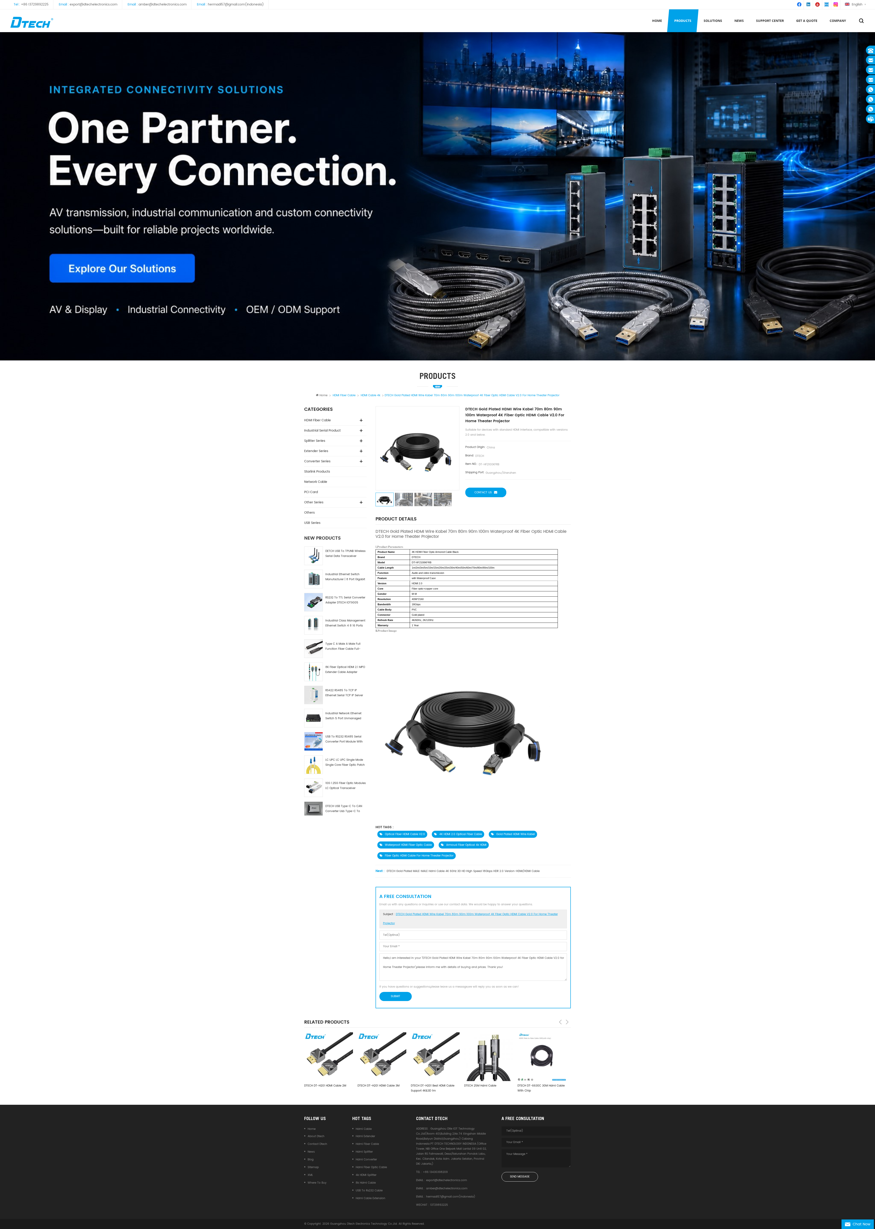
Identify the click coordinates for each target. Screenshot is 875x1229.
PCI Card (311, 492)
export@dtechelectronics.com (93, 4)
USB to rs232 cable (369, 1190)
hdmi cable (364, 1129)
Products (682, 20)
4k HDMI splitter (366, 1175)
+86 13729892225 (35, 4)
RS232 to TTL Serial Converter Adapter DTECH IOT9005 (345, 600)
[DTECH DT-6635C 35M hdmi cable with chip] (488, 1056)
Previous (560, 1022)
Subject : (470, 919)
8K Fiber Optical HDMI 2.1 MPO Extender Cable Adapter (345, 669)
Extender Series (316, 451)
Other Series (313, 502)
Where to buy (317, 1183)
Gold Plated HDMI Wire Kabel (515, 834)
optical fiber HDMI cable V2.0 (405, 834)
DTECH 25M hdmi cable (374, 1086)
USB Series (312, 522)
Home (657, 20)
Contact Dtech (317, 1144)
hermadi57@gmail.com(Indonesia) (236, 4)
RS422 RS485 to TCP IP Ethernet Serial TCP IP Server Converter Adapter (344, 693)
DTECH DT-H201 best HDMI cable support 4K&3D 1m (326, 1088)
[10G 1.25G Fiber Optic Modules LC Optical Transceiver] (313, 788)
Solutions (713, 20)
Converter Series (317, 461)
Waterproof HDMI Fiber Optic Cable (408, 845)
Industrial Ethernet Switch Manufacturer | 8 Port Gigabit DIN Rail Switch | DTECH (345, 577)
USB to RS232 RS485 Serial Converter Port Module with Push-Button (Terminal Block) (344, 739)
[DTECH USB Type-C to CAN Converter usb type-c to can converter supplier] (313, 808)
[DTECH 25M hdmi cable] (382, 1056)
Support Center (770, 20)
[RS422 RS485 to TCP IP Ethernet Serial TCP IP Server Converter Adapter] (313, 695)
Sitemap (313, 1167)
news (739, 20)
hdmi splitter (364, 1152)
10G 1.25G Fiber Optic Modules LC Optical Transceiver (345, 785)
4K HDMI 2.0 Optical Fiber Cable (460, 834)
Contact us (483, 492)
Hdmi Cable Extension (370, 1198)
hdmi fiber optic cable (371, 1167)
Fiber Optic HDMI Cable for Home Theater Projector (419, 856)
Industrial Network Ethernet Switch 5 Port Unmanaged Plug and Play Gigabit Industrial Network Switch (343, 716)
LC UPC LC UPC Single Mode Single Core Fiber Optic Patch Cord (345, 763)
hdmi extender (365, 1136)
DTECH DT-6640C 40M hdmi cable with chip (541, 1088)
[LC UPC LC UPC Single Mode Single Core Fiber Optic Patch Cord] (313, 765)
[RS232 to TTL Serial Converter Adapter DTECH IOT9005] (313, 602)
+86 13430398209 (435, 1172)
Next (567, 1022)
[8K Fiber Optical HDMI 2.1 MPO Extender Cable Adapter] (313, 672)
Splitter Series (314, 440)
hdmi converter (366, 1159)
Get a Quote (806, 20)
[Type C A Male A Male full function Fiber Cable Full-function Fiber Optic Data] (313, 648)
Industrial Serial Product (322, 430)
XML (310, 1175)
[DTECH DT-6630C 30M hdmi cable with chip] (435, 1056)
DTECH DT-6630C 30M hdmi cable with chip (434, 1088)
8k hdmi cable (366, 1183)
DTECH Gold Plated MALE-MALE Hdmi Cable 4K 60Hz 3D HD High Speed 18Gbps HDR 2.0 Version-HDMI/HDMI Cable (463, 871)
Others (309, 512)
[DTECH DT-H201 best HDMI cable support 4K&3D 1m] (328, 1056)
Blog (311, 1159)
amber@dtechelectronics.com (163, 4)
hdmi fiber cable (367, 1144)
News (311, 1152)
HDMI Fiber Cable (317, 420)
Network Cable (315, 481)
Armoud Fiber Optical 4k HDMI (466, 845)
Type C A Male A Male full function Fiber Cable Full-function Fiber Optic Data (342, 647)
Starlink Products (317, 471)
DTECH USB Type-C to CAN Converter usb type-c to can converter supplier (343, 809)
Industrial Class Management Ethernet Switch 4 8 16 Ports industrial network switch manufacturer (345, 623)
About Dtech (316, 1136)
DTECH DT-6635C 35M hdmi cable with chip (487, 1088)
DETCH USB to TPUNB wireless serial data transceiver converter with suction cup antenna (345, 554)
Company (838, 20)
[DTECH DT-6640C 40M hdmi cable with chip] (541, 1056)
